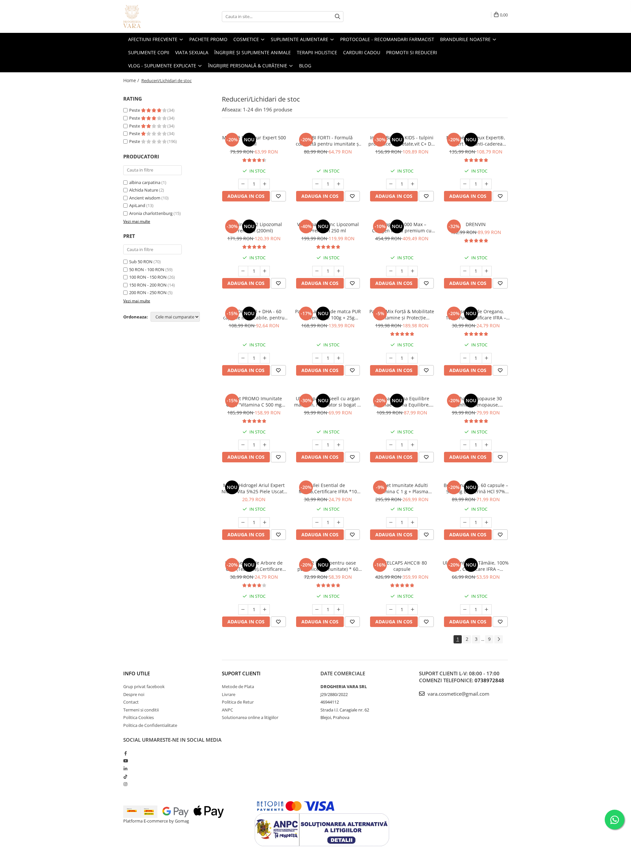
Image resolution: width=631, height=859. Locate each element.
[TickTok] (125, 776)
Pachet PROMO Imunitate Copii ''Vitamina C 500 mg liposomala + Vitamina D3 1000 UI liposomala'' (254, 401)
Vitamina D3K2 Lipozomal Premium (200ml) (254, 227)
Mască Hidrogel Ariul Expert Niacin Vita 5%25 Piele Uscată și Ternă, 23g (254, 488)
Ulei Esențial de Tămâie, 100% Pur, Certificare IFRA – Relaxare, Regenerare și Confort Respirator (476, 566)
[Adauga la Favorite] (278, 196)
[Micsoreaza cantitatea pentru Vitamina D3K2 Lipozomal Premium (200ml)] (243, 271)
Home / (131, 80)
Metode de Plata (238, 686)
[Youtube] (125, 761)
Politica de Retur (238, 702)
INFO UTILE (136, 673)
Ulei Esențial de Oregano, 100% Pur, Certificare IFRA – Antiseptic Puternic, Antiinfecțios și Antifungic (476, 314)
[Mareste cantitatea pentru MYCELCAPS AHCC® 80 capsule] (413, 609)
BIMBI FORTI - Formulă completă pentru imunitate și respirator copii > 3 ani (328, 140)
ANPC (227, 710)
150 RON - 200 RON (148, 285)
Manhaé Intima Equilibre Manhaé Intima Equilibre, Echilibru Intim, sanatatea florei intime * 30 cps (401, 401)
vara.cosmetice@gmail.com (457, 693)
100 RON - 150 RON (148, 277)
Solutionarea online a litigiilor (250, 717)
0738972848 (489, 680)
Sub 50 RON (140, 262)
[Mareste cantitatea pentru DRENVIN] (487, 271)
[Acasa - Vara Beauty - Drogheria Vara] (156, 16)
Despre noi (133, 694)
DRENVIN (476, 224)
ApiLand (137, 205)
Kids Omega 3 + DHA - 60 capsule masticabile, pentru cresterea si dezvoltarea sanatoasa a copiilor (254, 314)
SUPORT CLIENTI (241, 673)
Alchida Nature (143, 190)
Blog (305, 65)
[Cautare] (337, 16)
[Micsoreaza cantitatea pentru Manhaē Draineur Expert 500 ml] (243, 184)
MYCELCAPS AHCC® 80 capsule (402, 566)
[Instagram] (125, 784)
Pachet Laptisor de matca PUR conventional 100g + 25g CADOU (328, 314)
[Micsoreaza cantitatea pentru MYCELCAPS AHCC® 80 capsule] (391, 609)
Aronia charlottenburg (151, 213)
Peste (135, 110)
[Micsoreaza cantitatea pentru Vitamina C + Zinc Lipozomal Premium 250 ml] (317, 271)
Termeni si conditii (141, 710)
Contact (131, 702)
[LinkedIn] (125, 769)
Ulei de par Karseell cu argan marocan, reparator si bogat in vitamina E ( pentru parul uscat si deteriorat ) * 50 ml (328, 401)
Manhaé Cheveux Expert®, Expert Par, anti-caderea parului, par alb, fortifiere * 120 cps (476, 140)
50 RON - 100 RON (146, 269)
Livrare (228, 694)
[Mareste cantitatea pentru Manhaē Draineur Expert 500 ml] (265, 184)
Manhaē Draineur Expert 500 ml (254, 140)
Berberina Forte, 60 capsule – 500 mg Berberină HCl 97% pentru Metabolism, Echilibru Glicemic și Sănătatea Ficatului (475, 488)
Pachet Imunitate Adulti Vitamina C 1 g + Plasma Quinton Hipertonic (402, 488)
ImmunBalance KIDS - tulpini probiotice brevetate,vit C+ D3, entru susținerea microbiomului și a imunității (401, 140)
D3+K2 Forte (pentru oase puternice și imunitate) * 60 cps (327, 566)
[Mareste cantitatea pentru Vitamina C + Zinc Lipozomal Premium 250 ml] (339, 271)
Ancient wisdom (144, 198)
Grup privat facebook (144, 686)
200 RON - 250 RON (148, 292)
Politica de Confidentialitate (150, 725)
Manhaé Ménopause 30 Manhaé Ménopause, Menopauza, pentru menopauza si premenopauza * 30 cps (476, 401)
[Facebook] (125, 753)
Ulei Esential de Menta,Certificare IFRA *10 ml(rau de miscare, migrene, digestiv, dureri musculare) (328, 488)
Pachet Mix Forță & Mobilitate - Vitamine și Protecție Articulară (401, 314)
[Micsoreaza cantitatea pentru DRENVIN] (465, 271)
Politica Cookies (138, 717)
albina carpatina (144, 182)
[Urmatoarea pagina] (498, 639)
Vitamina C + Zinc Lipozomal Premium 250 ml (328, 227)
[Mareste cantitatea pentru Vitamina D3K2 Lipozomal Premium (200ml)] (265, 271)
